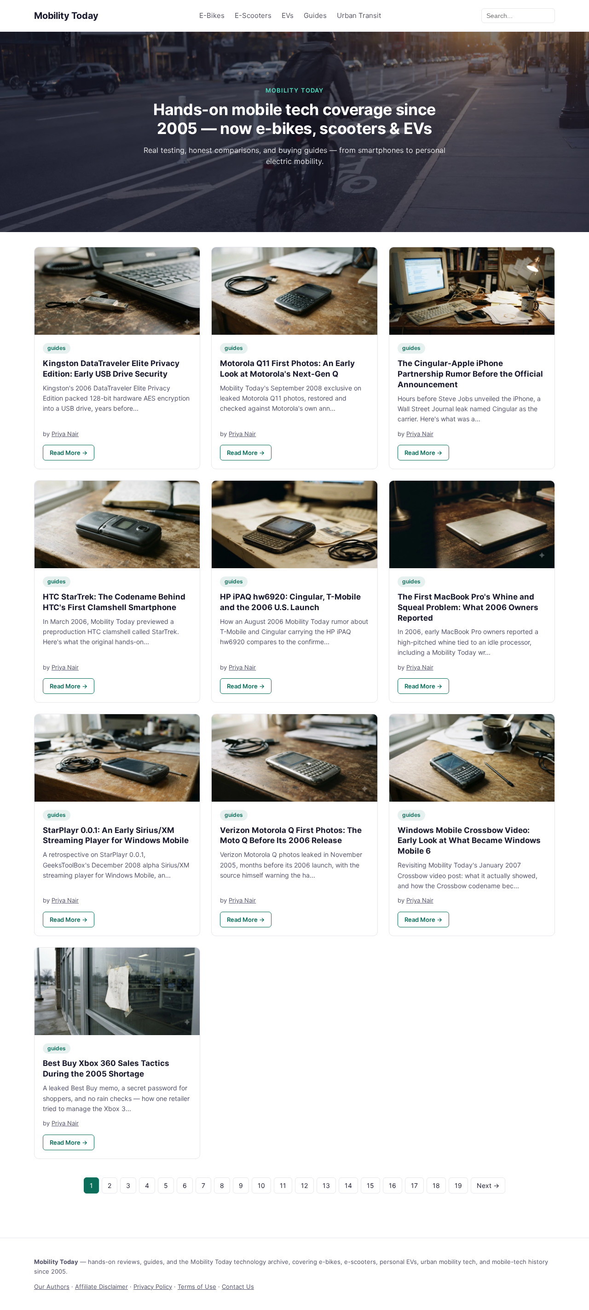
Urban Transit (359, 15)
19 (458, 1185)
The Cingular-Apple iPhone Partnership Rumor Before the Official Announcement (470, 374)
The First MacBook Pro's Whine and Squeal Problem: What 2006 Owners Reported (468, 607)
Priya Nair (65, 433)
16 (392, 1185)
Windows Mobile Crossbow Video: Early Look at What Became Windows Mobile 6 (469, 841)
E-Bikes (212, 15)
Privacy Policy (152, 1286)
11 (283, 1185)
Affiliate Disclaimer (101, 1286)
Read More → (68, 452)
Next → (488, 1185)
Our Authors (51, 1286)
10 (261, 1185)
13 (326, 1185)
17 (414, 1185)
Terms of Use (197, 1286)
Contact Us (238, 1286)
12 (304, 1185)
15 (370, 1185)
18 (436, 1185)
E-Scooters (253, 15)
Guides (315, 15)
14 (348, 1185)
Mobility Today (66, 15)
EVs (288, 15)
